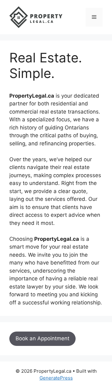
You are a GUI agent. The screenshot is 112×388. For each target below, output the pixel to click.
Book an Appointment (42, 338)
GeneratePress (56, 378)
